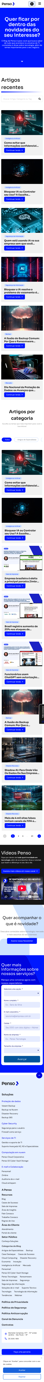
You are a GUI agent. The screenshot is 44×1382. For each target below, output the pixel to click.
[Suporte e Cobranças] (32, 4)
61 (32, 836)
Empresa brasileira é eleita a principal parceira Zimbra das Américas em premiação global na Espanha (21, 580)
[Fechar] (41, 1357)
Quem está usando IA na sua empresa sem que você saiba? (21, 242)
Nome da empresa (11, 1035)
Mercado (27, 1265)
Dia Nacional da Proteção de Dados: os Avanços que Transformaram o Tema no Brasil (22, 389)
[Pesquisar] (40, 99)
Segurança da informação (13, 1284)
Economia (6, 1261)
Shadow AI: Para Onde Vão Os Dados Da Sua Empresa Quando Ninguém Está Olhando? (21, 772)
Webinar (18, 1295)
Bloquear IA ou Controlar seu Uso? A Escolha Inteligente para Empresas (20, 193)
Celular (7, 1023)
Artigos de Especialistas (26, 440)
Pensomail (6, 1269)
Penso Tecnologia (9, 1276)
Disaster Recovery (28, 1258)
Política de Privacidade (15, 1302)
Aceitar (22, 1370)
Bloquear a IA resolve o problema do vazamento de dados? (21, 291)
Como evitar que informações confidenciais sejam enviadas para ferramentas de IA (21, 144)
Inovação (17, 1261)
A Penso (7, 1189)
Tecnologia (6, 1291)
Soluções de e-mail (10, 1288)
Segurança (24, 1280)
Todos (7, 440)
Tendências (7, 1295)
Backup (29, 1250)
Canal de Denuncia (12, 1319)
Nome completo (10, 1000)
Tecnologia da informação (25, 1291)
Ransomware (26, 1276)
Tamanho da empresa (13, 1046)
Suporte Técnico (29, 1288)
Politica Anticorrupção (15, 1313)
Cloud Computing (9, 1258)
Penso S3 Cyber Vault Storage (15, 1273)
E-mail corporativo (11, 1012)
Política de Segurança (14, 1307)
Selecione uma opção (13, 989)
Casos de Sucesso (26, 1254)
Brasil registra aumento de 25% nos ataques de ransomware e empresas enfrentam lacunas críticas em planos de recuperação (21, 628)
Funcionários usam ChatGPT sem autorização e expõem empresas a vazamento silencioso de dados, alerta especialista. (22, 676)
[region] (22, 1369)
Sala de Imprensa (9, 1280)
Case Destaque (8, 1254)
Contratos (7, 1325)
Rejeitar (22, 1376)
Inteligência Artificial (11, 1265)
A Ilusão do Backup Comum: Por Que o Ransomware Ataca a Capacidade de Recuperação (21, 340)
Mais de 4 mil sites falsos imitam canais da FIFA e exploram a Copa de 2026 (21, 820)
